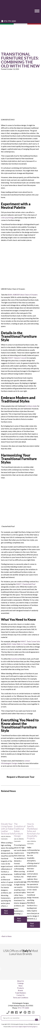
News (21, 986)
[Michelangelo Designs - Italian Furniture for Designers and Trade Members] (20, 10)
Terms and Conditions (20, 998)
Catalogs (20, 983)
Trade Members (20, 993)
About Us (20, 981)
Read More (6, 912)
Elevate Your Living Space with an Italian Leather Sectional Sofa (7, 829)
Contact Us (20, 995)
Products (20, 988)
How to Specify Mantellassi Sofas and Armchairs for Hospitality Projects (33, 831)
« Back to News (6, 936)
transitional (15, 659)
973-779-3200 (9, 21)
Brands (20, 990)
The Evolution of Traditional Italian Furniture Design (19, 830)
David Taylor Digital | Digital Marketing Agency (24, 1026)
